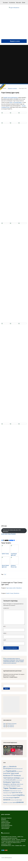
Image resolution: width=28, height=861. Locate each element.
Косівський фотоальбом (6, 825)
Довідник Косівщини (5, 822)
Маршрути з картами (12, 88)
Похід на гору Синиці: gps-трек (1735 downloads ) (12, 530)
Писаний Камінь (18, 102)
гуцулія (20, 795)
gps (5, 574)
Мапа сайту (18, 2)
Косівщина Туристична (11, 782)
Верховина (14, 768)
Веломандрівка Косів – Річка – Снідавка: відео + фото (13, 845)
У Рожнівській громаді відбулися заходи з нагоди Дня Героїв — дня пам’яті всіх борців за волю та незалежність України (13, 842)
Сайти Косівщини (5, 828)
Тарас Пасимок (10, 788)
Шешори (5, 795)
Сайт (4, 640)
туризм (14, 802)
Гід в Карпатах (12, 2)
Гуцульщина (11, 770)
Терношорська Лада (7, 792)
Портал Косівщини (5, 826)
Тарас (4, 723)
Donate (23, 2)
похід (15, 799)
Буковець (7, 766)
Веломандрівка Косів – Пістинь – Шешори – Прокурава (13, 839)
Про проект (5, 2)
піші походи (19, 799)
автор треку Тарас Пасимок (8, 534)
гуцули (14, 795)
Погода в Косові (4, 821)
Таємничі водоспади (13, 790)
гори (11, 795)
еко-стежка (6, 797)
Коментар (6, 608)
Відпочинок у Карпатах (6, 818)
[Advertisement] (14, 24)
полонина (12, 799)
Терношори (19, 790)
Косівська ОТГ (8, 775)
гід (23, 795)
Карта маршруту (19, 771)
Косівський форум (5, 824)
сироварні (10, 802)
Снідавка (18, 786)
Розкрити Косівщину (11, 723)
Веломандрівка (7, 768)
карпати (16, 797)
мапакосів (6, 799)
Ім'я (4, 626)
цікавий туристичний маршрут (11, 97)
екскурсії (11, 797)
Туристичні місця (16, 792)
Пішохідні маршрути (11, 786)
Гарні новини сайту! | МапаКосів (14, 588)
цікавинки (20, 802)
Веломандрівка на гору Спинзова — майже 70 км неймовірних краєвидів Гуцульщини (12, 837)
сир (8, 802)
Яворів (8, 795)
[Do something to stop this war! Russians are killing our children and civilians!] (3, 87)
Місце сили (16, 784)
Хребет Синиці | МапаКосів (12, 593)
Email (5, 633)
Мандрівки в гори (8, 784)
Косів (4, 773)
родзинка (5, 802)
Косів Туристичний (13, 773)
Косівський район (11, 780)
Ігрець (10, 102)
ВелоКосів (12, 766)
